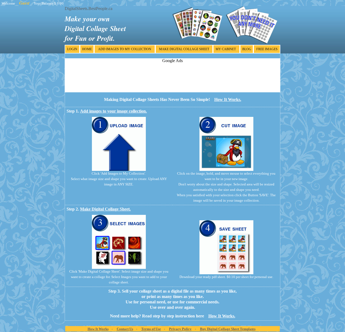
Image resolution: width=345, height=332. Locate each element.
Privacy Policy (180, 329)
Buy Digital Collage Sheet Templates (228, 329)
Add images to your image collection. (113, 111)
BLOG (246, 49)
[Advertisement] (172, 75)
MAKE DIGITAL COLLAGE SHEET (184, 49)
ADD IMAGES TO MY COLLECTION (124, 49)
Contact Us (125, 329)
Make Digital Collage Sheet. (105, 209)
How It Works (98, 329)
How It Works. (227, 99)
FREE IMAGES (267, 49)
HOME (87, 49)
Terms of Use (151, 329)
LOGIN (72, 49)
